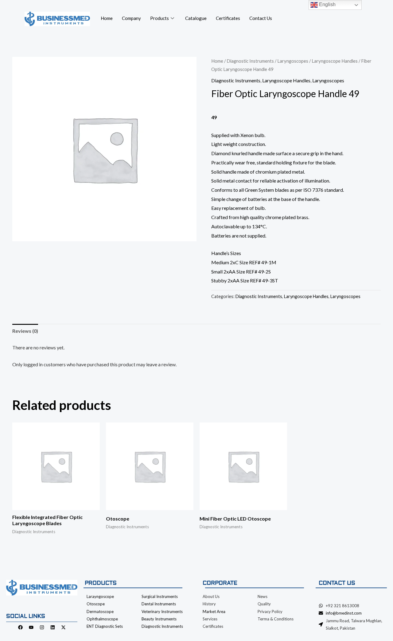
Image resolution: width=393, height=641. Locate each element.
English (327, 4)
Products (159, 18)
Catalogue (196, 18)
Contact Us (260, 18)
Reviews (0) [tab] (25, 331)
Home (107, 18)
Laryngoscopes (292, 61)
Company (131, 18)
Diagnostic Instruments (250, 61)
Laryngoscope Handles (335, 61)
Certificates (228, 18)
